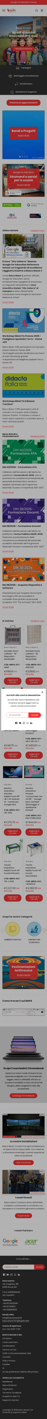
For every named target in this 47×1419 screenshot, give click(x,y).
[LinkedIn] (31, 723)
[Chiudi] (42, 692)
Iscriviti (34, 715)
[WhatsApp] (28, 723)
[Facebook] (16, 723)
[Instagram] (24, 723)
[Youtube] (20, 723)
